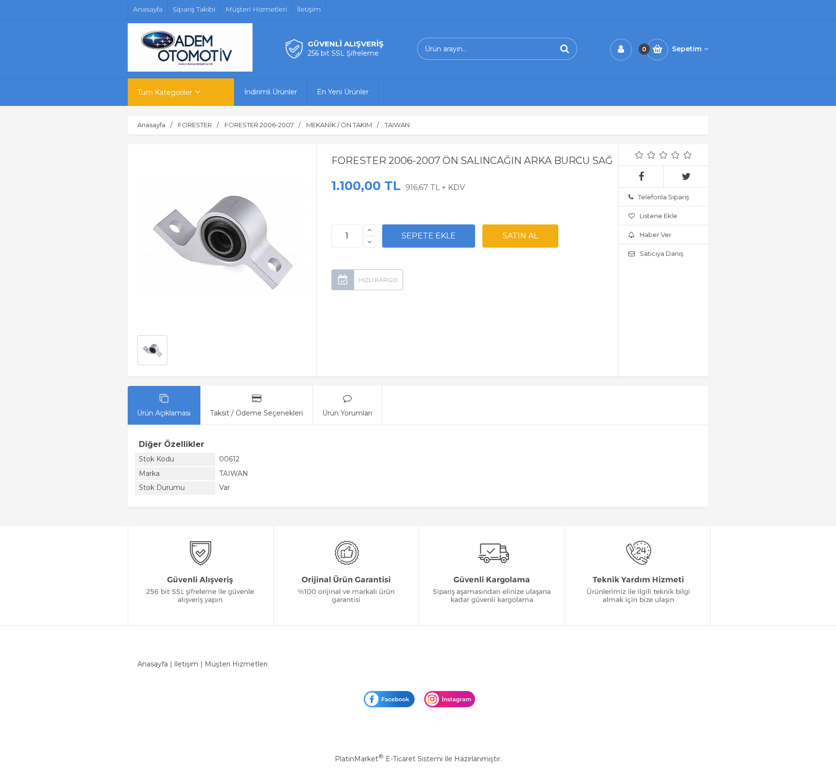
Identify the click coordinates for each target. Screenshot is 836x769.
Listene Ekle (658, 216)
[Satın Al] (520, 236)
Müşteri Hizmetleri (236, 664)
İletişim (186, 664)
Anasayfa (152, 664)
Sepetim (687, 48)
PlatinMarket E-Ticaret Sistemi (389, 758)
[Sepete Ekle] (428, 236)
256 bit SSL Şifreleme (343, 53)
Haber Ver (656, 234)
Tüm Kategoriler (164, 92)
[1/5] (639, 155)
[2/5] (645, 155)
